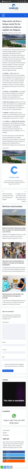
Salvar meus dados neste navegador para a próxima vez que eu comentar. (14, 365)
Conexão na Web (7, 33)
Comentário (5, 322)
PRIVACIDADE (6, 435)
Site (3, 357)
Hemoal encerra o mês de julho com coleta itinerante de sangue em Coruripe (12, 296)
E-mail (4, 350)
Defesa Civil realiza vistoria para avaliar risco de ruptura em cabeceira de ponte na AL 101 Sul (14, 230)
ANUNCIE (5, 433)
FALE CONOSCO (6, 430)
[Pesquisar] (25, 15)
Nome (4, 342)
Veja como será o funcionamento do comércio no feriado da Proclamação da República (13, 263)
